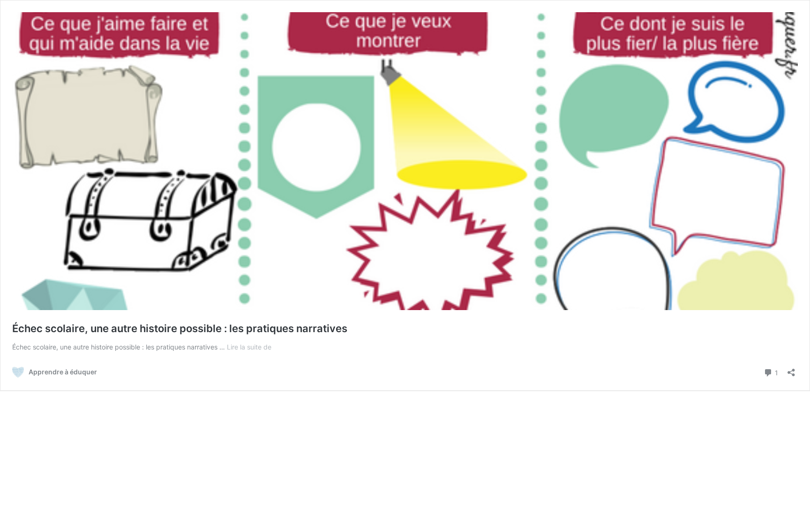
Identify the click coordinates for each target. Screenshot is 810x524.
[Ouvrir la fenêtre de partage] (791, 369)
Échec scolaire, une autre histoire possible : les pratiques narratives (179, 328)
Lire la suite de (249, 347)
